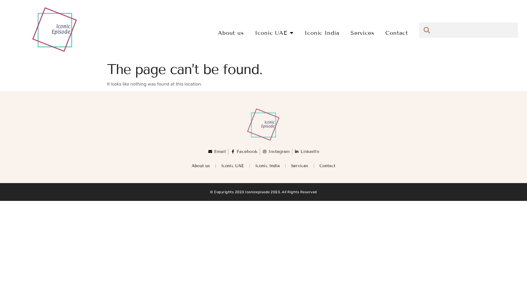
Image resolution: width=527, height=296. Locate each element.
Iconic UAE (271, 33)
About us (231, 33)
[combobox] (468, 30)
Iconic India (322, 33)
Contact (396, 33)
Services (362, 33)
